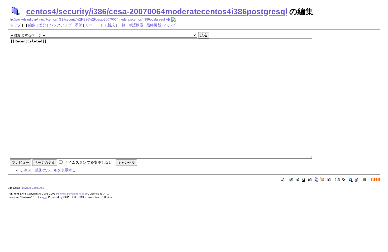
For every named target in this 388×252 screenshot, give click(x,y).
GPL (105, 193)
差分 (42, 25)
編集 (32, 25)
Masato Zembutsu (33, 187)
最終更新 (153, 25)
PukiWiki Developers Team (72, 193)
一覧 (121, 25)
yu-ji (44, 197)
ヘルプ (170, 25)
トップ (15, 25)
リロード (92, 25)
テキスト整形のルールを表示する (48, 170)
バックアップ (60, 25)
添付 (78, 25)
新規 (111, 25)
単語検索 (136, 25)
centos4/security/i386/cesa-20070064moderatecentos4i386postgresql (156, 11)
